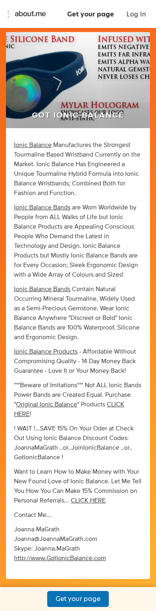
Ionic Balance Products (46, 351)
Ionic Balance (33, 145)
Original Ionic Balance (46, 404)
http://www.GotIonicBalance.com (60, 558)
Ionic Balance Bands (42, 207)
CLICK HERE (88, 500)
